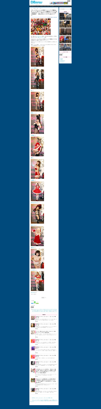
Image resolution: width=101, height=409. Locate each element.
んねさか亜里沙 (34, 310)
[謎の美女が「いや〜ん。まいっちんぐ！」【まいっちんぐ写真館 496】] (65, 47)
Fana (32, 309)
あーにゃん (35, 309)
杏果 (49, 310)
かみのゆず (44, 309)
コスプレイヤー (48, 309)
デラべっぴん (55, 311)
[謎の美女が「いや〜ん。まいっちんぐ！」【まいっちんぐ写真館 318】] (33, 325)
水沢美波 (55, 310)
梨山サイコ (51, 310)
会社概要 (61, 59)
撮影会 (45, 310)
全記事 (56, 17)
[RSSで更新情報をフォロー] (69, 1)
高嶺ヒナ (45, 311)
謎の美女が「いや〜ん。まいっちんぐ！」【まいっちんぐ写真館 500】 (65, 18)
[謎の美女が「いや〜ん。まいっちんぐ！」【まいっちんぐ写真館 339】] (33, 318)
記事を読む (36, 321)
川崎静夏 (37, 310)
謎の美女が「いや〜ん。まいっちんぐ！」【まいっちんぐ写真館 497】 (65, 42)
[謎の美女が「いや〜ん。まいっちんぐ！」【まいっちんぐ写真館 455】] (33, 390)
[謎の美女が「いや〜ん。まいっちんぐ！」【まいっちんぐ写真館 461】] (33, 363)
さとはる (51, 309)
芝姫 (41, 311)
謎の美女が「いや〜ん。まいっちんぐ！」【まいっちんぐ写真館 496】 (65, 49)
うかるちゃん (41, 309)
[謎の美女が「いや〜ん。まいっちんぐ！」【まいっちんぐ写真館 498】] (65, 31)
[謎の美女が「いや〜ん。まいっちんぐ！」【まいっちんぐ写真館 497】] (65, 39)
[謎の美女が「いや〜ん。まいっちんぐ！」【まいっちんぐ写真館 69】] (33, 357)
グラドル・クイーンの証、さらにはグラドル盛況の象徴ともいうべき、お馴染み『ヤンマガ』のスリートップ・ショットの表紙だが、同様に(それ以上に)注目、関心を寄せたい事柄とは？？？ (44, 401)
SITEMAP (61, 58)
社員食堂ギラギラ (38, 311)
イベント (38, 309)
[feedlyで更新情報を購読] (68, 1)
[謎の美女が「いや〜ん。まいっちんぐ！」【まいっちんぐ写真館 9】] (33, 348)
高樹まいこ (47, 311)
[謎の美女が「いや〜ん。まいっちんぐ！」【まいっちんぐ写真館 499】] (65, 24)
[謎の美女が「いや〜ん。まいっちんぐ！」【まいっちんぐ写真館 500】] (65, 16)
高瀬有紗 (50, 311)
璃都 (35, 311)
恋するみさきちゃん (41, 310)
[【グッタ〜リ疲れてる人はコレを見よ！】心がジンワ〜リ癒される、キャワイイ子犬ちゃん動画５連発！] (33, 333)
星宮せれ (47, 310)
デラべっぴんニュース (51, 407)
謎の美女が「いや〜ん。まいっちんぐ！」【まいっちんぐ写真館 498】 (65, 34)
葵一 (42, 311)
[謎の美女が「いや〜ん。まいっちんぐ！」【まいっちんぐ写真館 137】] (33, 341)
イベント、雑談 (53, 17)
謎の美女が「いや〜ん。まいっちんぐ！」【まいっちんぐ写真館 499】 (65, 26)
